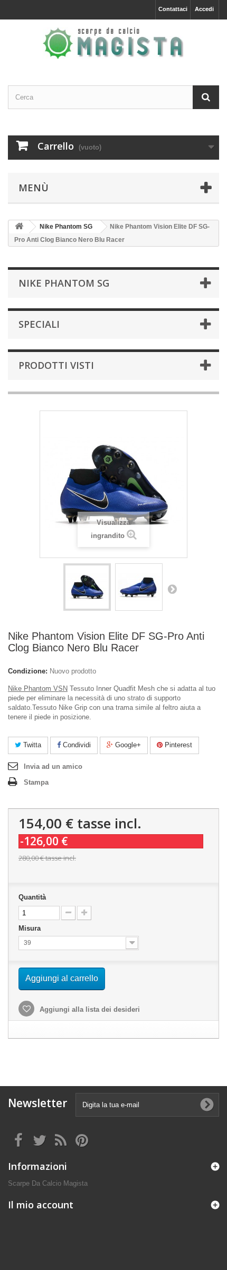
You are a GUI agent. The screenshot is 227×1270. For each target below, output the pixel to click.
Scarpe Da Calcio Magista (48, 1183)
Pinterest (177, 745)
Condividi (76, 745)
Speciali (39, 324)
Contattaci (172, 9)
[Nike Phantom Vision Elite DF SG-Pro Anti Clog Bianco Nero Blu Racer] (87, 587)
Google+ (127, 745)
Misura (30, 928)
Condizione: (28, 671)
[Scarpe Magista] (113, 43)
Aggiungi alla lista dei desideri (88, 1009)
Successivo (172, 588)
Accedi (204, 9)
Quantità (32, 897)
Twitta (31, 745)
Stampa (36, 782)
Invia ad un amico (53, 766)
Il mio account (40, 1204)
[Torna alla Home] (19, 226)
